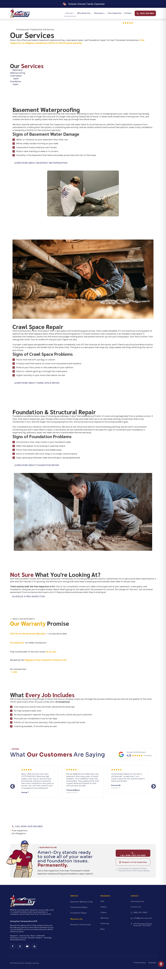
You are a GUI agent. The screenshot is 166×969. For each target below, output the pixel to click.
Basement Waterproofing (81, 902)
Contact (127, 13)
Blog (102, 929)
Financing (104, 923)
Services (69, 13)
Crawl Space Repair (79, 907)
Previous (12, 787)
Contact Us (136, 907)
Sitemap (152, 963)
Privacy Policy (140, 963)
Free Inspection (115, 13)
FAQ (102, 901)
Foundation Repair (78, 913)
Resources (99, 13)
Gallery (103, 907)
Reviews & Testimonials (80, 925)
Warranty (104, 918)
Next (153, 787)
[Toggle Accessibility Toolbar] (161, 964)
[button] (145, 13)
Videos (103, 912)
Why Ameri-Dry (83, 13)
